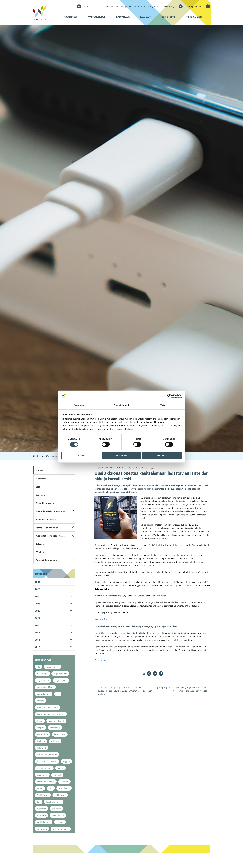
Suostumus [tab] (79, 405)
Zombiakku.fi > (101, 660)
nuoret (61, 768)
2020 (37, 625)
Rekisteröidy (168, 6)
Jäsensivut (108, 6)
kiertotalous (42, 734)
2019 (37, 632)
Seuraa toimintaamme (46, 560)
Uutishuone (168, 17)
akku (123, 468)
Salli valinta (121, 455)
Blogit (38, 486)
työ (38, 802)
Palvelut (145, 17)
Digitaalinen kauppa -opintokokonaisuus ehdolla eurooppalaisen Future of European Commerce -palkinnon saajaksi (125, 690)
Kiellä (81, 455)
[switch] (106, 444)
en (88, 6)
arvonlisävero (52, 667)
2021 (37, 618)
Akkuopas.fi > (100, 619)
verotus (59, 822)
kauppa (40, 727)
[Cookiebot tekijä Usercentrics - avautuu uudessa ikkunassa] (169, 396)
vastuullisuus (58, 815)
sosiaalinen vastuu (45, 781)
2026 (37, 582)
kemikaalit (55, 727)
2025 (37, 589)
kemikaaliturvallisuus (133, 468)
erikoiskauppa (43, 694)
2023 (37, 603)
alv (38, 667)
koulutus (41, 741)
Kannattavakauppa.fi (46, 519)
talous (40, 788)
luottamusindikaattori (47, 761)
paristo (154, 468)
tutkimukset (60, 795)
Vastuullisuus (96, 17)
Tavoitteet (70, 17)
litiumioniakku (146, 468)
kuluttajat (41, 748)
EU (57, 694)
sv (83, 6)
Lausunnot (41, 495)
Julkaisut (40, 544)
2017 (37, 647)
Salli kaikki (162, 455)
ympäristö (42, 829)
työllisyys (56, 808)
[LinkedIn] (155, 673)
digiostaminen (60, 673)
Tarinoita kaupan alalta (47, 527)
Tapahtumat (139, 6)
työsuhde (41, 815)
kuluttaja (55, 741)
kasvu (39, 721)
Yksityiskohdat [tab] (121, 405)
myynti (66, 761)
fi (79, 6)
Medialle (40, 552)
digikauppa (42, 673)
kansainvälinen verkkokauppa (51, 714)
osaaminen (42, 775)
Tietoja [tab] (163, 405)
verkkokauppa (43, 822)
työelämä (41, 808)
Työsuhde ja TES (123, 6)
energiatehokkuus (45, 687)
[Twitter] (149, 673)
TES (50, 788)
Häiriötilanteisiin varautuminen (51, 511)
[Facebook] (161, 673)
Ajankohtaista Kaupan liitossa (50, 535)
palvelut (57, 775)
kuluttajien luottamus (47, 754)
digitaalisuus (43, 680)
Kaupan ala (123, 17)
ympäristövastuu (61, 829)
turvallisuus (162, 468)
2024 (37, 596)
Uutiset (115, 468)
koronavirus (59, 734)
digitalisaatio (61, 680)
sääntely (64, 781)
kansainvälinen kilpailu (47, 707)
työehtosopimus (53, 802)
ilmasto (40, 700)
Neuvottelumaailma (45, 503)
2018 (37, 639)
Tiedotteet (41, 478)
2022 (37, 610)
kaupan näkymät (56, 721)
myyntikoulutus (44, 768)
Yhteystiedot (154, 6)
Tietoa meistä (194, 17)
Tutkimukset (43, 795)
